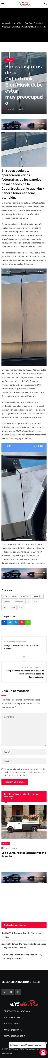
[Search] (45, 3)
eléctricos (19, 602)
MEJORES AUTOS (12, 1017)
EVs (35, 602)
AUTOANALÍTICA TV (13, 1030)
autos (14, 596)
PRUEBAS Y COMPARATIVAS (17, 1011)
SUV (4, 607)
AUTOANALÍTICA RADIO (14, 1036)
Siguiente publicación (31, 667)
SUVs (13, 607)
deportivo (38, 596)
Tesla (21, 607)
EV (28, 602)
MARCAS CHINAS (12, 1023)
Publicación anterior (16, 642)
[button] (6, 798)
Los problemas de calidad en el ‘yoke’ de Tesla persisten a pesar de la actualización (25, 674)
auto (5, 596)
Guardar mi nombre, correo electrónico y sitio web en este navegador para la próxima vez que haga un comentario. (25, 772)
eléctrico (6, 602)
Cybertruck (25, 596)
